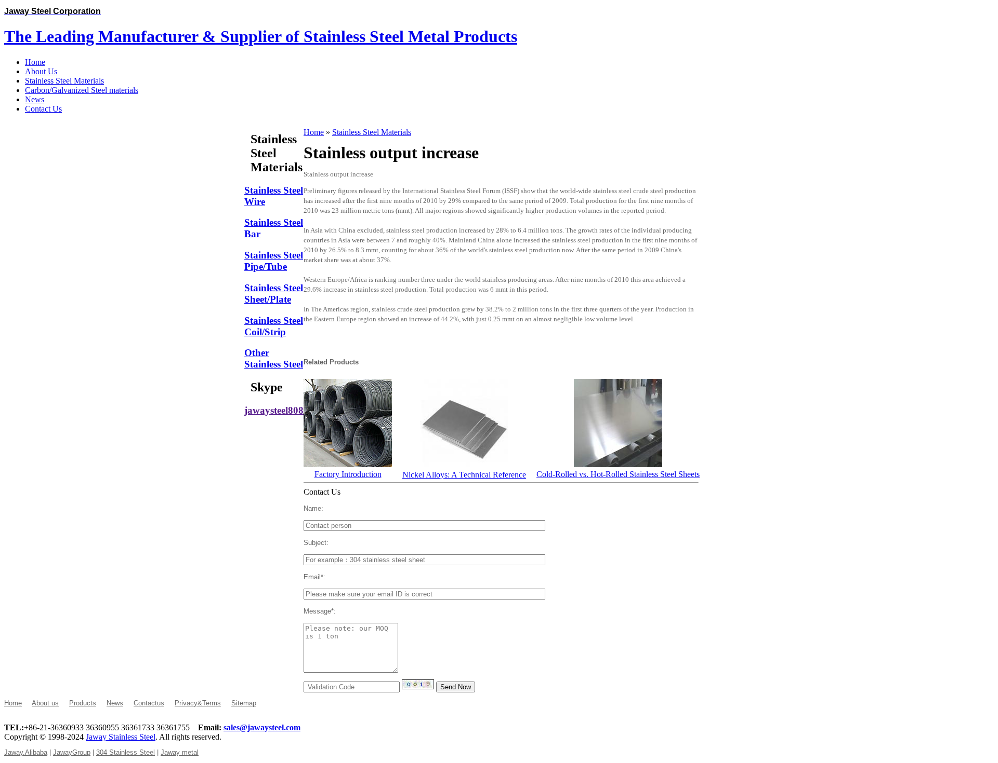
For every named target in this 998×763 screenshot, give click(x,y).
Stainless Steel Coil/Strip (273, 326)
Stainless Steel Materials (371, 132)
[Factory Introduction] (348, 464)
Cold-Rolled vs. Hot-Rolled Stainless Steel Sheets (618, 474)
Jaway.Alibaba (25, 752)
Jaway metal (180, 752)
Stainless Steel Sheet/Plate (273, 293)
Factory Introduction (348, 474)
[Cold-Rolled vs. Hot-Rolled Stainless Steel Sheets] (618, 464)
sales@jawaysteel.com (262, 727)
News (115, 703)
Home (314, 132)
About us (45, 703)
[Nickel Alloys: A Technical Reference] (464, 464)
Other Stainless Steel (273, 358)
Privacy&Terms (198, 703)
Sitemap (243, 703)
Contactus (149, 703)
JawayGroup (71, 752)
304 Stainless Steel (125, 752)
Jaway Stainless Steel (120, 736)
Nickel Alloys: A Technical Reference (464, 474)
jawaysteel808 (274, 410)
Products (82, 703)
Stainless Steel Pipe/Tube (273, 261)
